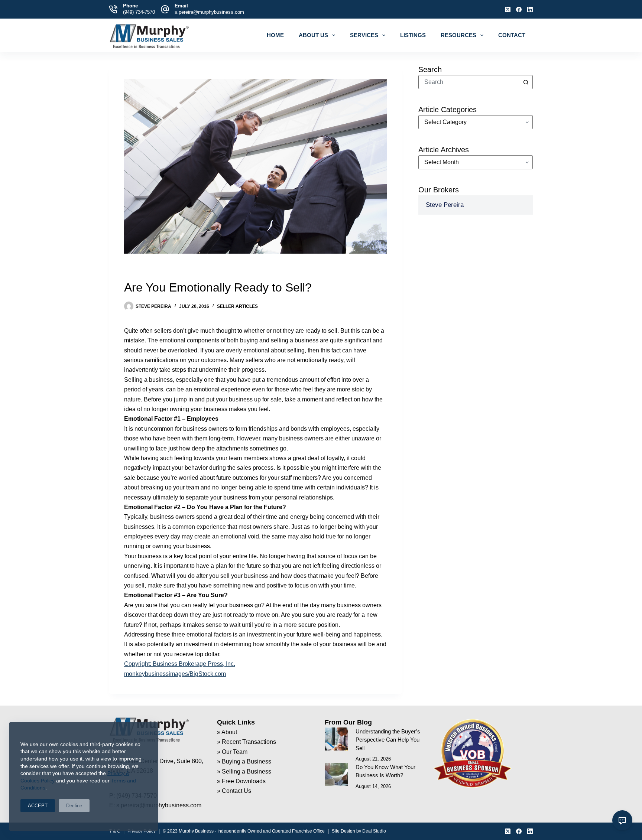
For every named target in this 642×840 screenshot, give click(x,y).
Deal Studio (374, 831)
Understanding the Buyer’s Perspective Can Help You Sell (388, 739)
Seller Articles (237, 306)
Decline (74, 805)
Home (275, 35)
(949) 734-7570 (139, 12)
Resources (458, 35)
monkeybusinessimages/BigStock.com (175, 674)
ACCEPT (38, 805)
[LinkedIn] (530, 9)
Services (364, 35)
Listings (413, 35)
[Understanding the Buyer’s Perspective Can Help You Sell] (336, 739)
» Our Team (232, 752)
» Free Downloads (241, 781)
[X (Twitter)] (507, 9)
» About (227, 732)
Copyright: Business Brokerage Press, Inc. (179, 664)
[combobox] (469, 82)
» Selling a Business (244, 771)
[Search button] (525, 82)
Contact (511, 35)
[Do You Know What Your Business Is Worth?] (336, 775)
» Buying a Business (244, 761)
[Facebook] (519, 9)
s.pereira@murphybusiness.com (209, 12)
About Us (313, 35)
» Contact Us (234, 791)
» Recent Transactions (246, 742)
